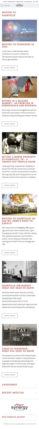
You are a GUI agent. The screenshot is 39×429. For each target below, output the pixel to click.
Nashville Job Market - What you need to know (18, 286)
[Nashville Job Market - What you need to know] (19, 272)
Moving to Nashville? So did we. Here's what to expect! (18, 221)
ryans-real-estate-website (17, 424)
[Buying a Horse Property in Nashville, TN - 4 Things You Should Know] (19, 143)
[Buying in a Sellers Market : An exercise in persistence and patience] (19, 87)
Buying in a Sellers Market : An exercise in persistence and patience (19, 103)
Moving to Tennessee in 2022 (18, 45)
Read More (9, 68)
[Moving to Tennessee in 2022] (19, 30)
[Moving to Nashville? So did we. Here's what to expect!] (19, 205)
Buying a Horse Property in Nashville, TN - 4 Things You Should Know (19, 159)
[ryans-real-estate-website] (19, 5)
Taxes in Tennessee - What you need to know (18, 349)
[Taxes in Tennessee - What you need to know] (19, 335)
